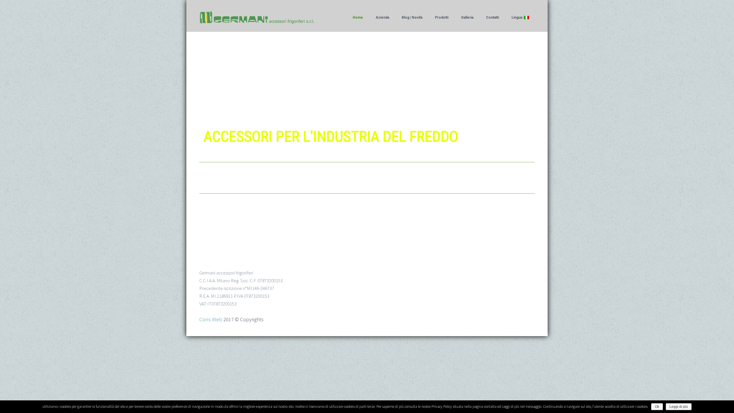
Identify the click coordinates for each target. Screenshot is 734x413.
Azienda (382, 17)
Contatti (492, 17)
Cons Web (210, 319)
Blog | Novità (412, 17)
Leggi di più (678, 407)
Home (358, 17)
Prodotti (441, 17)
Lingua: (518, 17)
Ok (657, 407)
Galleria (467, 17)
